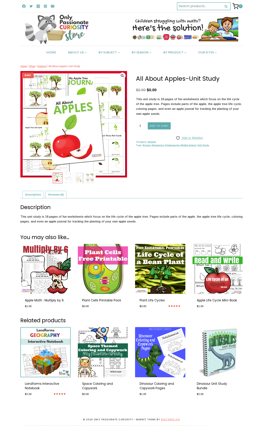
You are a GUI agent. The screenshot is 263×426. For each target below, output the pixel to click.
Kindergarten (172, 145)
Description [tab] (33, 194)
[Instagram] (38, 6)
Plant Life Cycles (152, 300)
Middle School (188, 145)
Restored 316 (170, 419)
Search (227, 6)
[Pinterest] (45, 6)
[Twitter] (31, 6)
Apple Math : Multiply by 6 (44, 300)
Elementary (158, 145)
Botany (147, 145)
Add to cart (159, 126)
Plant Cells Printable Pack (101, 300)
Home (51, 52)
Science (152, 142)
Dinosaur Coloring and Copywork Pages (157, 386)
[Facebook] (23, 6)
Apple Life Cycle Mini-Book (217, 300)
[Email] (52, 6)
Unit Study (203, 145)
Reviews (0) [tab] (56, 194)
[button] (122, 75)
